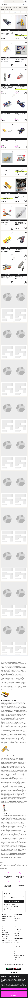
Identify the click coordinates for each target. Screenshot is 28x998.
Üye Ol (3, 924)
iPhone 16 (16, 948)
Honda (12, 12)
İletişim (3, 920)
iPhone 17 (16, 944)
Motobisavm (12, 866)
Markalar (4, 918)
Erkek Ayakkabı (17, 931)
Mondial (23, 12)
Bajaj (24, 865)
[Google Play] (10, 969)
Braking (8, 865)
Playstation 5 (16, 926)
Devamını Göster (3, 868)
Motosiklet (15, 7)
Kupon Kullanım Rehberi (7, 940)
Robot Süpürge (17, 918)
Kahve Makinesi (17, 957)
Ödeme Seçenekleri (6, 928)
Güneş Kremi (16, 953)
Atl (26, 865)
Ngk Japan (16, 864)
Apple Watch (16, 928)
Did (0, 865)
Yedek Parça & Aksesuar (23, 7)
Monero (13, 865)
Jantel (1, 866)
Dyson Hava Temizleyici (19, 955)
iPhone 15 (16, 940)
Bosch (7, 12)
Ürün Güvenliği (5, 936)
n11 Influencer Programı (7, 944)
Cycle (11, 865)
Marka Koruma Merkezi (7, 916)
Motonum (21, 865)
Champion (21, 864)
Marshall (24, 864)
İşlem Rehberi (5, 932)
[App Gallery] (17, 969)
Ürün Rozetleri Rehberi (7, 942)
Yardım (3, 926)
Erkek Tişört (16, 933)
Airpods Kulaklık (17, 924)
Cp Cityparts (4, 865)
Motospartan (4, 866)
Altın (15, 916)
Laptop (15, 949)
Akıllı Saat (16, 922)
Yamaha (18, 12)
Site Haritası (4, 938)
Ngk (2, 12)
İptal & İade (4, 930)
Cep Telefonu (17, 935)
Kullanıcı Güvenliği (6, 934)
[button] (7, 110)
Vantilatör (16, 951)
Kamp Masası (17, 959)
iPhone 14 (16, 920)
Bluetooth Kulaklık (17, 929)
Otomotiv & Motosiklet (8, 7)
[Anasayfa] (1, 7)
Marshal (17, 865)
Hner (9, 866)
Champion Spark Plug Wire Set (21, 866)
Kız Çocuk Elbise (17, 942)
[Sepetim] (25, 1)
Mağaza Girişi (14, 897)
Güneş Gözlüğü (17, 946)
